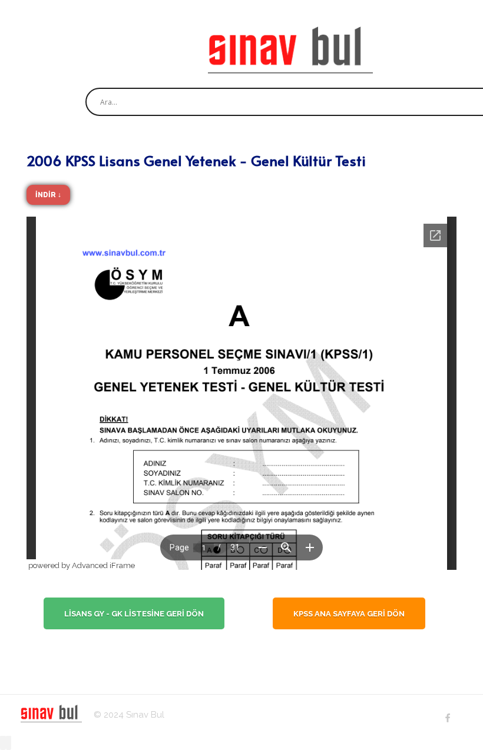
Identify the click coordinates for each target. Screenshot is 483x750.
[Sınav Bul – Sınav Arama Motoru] (290, 50)
